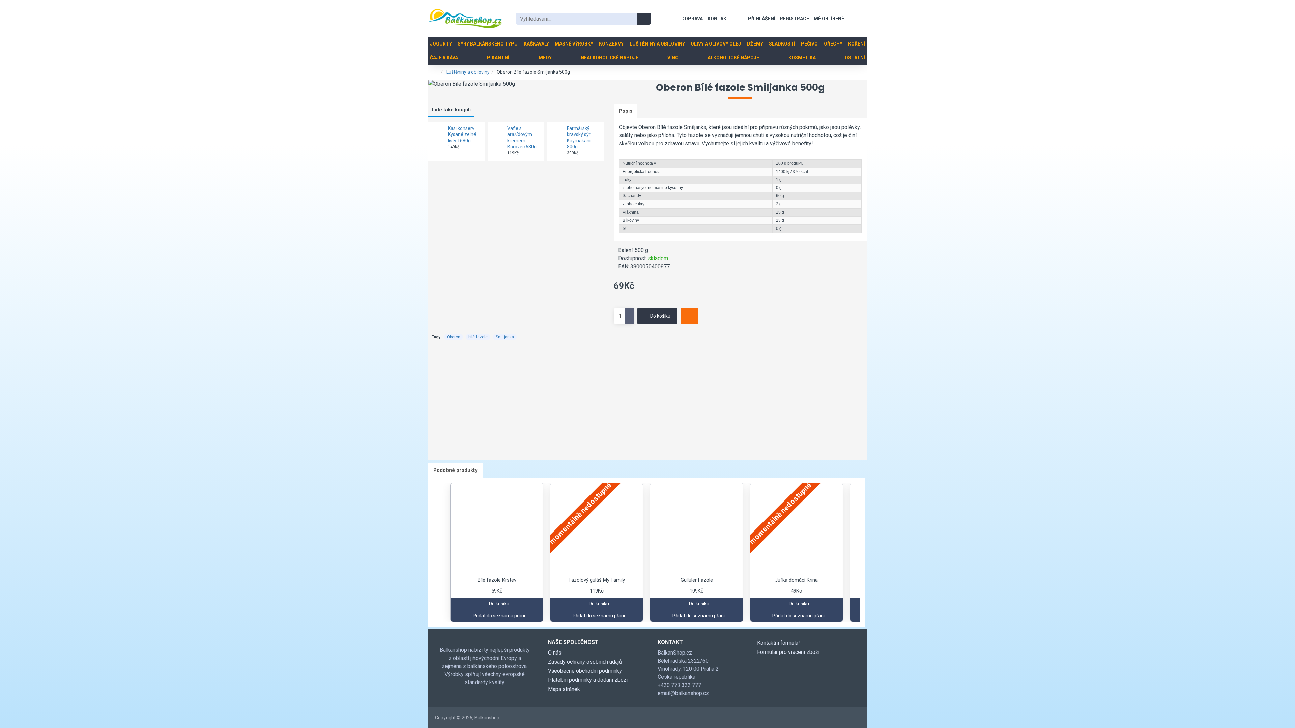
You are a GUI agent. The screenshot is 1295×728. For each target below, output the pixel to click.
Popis (625, 111)
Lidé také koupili (451, 110)
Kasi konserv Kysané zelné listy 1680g (462, 134)
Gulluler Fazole (697, 580)
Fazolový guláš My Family (597, 580)
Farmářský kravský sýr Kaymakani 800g (579, 138)
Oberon (453, 337)
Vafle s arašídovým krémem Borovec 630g (522, 138)
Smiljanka (505, 337)
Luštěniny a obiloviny (468, 72)
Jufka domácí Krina (796, 580)
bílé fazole (478, 337)
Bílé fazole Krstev (497, 580)
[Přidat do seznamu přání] (689, 316)
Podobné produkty (455, 470)
